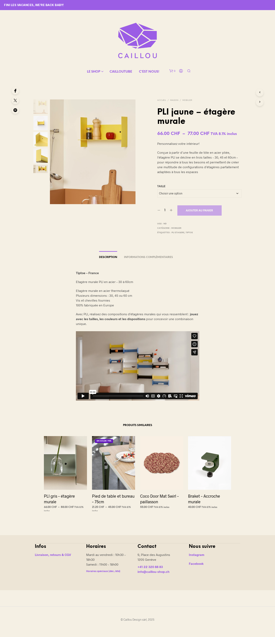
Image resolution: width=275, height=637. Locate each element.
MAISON (174, 100)
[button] (172, 71)
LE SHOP (93, 71)
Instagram (196, 555)
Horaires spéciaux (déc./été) (103, 571)
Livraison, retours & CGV (53, 555)
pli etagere (178, 233)
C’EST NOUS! (149, 71)
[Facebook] (15, 90)
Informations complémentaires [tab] (148, 257)
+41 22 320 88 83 (150, 567)
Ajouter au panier (199, 210)
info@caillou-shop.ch (154, 571)
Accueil (161, 100)
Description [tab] (108, 257)
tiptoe (189, 233)
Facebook (196, 563)
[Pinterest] (15, 110)
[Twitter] (15, 100)
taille (161, 186)
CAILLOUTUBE (121, 71)
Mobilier (187, 100)
